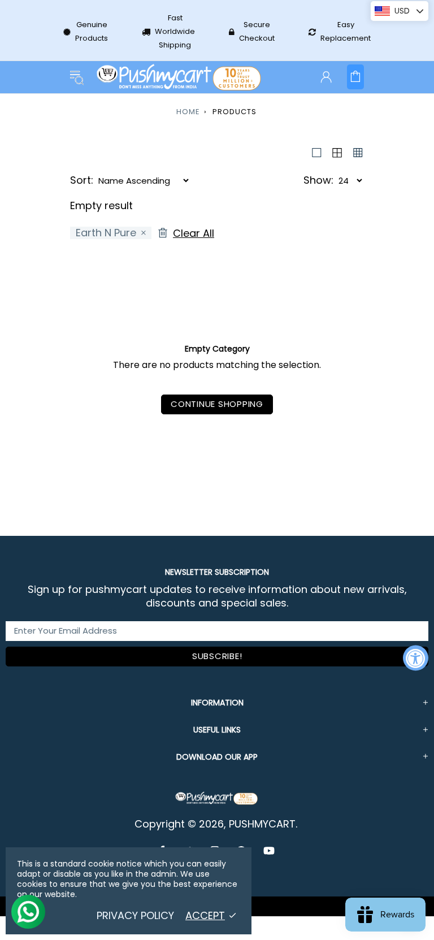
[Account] (326, 77)
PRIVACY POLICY (135, 915)
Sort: (81, 180)
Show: (318, 180)
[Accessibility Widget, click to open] (415, 658)
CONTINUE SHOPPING (217, 404)
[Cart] (355, 76)
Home (188, 111)
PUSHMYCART (179, 77)
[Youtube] (269, 850)
